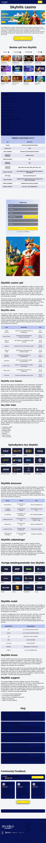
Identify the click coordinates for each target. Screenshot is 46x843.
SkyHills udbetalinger (8, 116)
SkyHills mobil (6, 122)
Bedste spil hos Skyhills (8, 98)
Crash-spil (27, 52)
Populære (5, 52)
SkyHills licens (6, 125)
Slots (39, 52)
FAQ (4, 131)
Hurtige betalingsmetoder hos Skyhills (12, 119)
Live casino (16, 52)
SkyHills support (7, 128)
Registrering (6, 104)
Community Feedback (8, 134)
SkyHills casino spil (7, 107)
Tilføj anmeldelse (37, 777)
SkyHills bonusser (7, 113)
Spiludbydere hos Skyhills (9, 110)
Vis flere (23, 801)
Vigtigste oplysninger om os (9, 101)
